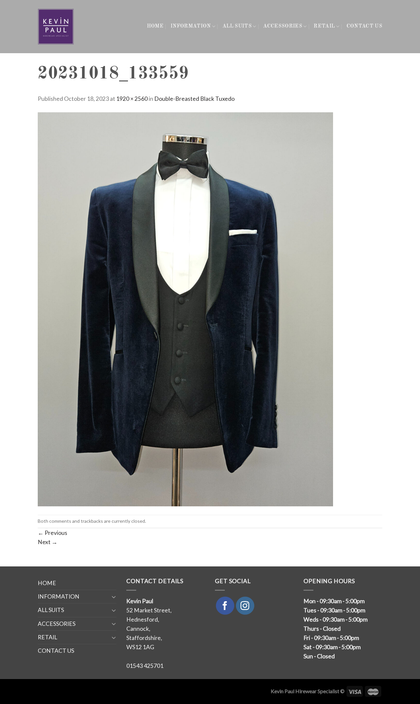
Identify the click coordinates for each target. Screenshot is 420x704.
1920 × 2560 (132, 98)
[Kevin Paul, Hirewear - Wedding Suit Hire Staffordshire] (56, 26)
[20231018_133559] (185, 308)
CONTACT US (364, 26)
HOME (155, 26)
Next (47, 542)
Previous (52, 532)
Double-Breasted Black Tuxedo (194, 98)
